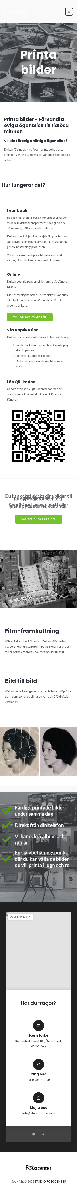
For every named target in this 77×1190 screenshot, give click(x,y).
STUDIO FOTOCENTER (50, 1181)
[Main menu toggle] (69, 11)
